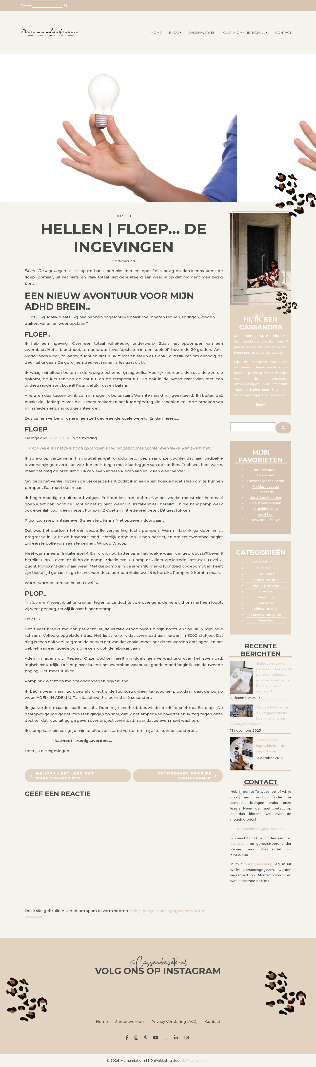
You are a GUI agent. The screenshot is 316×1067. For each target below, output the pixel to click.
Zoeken (26, 5)
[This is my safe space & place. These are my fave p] (269, 996)
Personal (265, 603)
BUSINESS (266, 568)
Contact (283, 32)
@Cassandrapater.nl (158, 963)
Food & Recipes (265, 580)
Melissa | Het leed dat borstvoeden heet (65, 775)
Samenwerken (202, 32)
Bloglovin (167, 1037)
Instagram (137, 1037)
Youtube (156, 1037)
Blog (174, 32)
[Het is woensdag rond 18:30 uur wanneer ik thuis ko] (213, 996)
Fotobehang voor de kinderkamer (184, 775)
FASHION (265, 574)
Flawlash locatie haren (265, 481)
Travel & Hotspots (266, 615)
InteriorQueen (265, 470)
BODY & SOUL (265, 562)
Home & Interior (265, 585)
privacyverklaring (258, 864)
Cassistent (266, 475)
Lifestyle (124, 216)
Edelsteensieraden (265, 503)
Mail (187, 1037)
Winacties (265, 620)
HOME (156, 32)
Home (102, 1021)
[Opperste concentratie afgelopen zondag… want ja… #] (103, 996)
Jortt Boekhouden (265, 497)
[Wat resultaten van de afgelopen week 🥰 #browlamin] (47, 996)
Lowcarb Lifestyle (265, 520)
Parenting (265, 597)
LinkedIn (177, 1037)
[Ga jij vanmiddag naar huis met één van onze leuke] (158, 996)
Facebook (128, 1037)
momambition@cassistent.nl (260, 829)
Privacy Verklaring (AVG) (174, 1021)
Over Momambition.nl (244, 32)
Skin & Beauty (265, 609)
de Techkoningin (195, 1060)
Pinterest (146, 1037)
